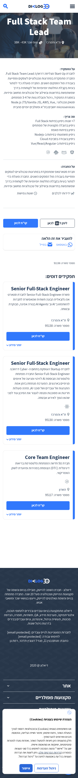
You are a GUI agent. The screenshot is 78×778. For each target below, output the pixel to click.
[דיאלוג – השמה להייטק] (39, 581)
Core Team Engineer (47, 457)
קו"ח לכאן (20, 223)
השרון (62, 489)
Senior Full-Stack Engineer (40, 288)
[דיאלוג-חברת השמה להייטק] (39, 6)
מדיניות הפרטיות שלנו (50, 752)
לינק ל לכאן (57, 223)
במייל (43, 245)
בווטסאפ (61, 245)
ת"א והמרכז (53, 42)
